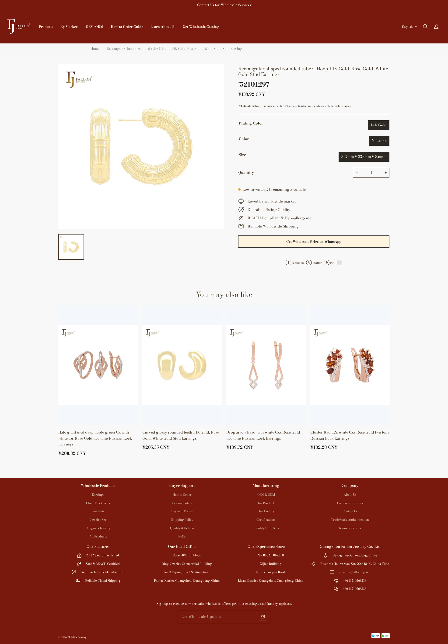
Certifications (266, 519)
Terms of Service (350, 528)
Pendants (98, 511)
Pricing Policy (182, 503)
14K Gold (379, 125)
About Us (350, 494)
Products (46, 26)
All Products (98, 536)
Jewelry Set (98, 519)
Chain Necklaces (98, 503)
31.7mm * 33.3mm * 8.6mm (364, 156)
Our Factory (266, 511)
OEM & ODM (266, 494)
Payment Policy (182, 511)
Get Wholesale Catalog (201, 26)
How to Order (182, 494)
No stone (379, 140)
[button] (425, 26)
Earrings (98, 494)
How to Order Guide (127, 26)
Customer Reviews (350, 503)
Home (95, 48)
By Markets (69, 26)
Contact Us (350, 511)
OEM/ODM (94, 26)
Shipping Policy (182, 519)
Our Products (266, 503)
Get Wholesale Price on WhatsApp (313, 241)
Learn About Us (162, 26)
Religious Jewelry (98, 528)
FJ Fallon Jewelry (76, 637)
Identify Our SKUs (266, 528)
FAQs (182, 536)
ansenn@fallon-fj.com (354, 572)
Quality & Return (182, 528)
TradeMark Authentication (350, 519)
